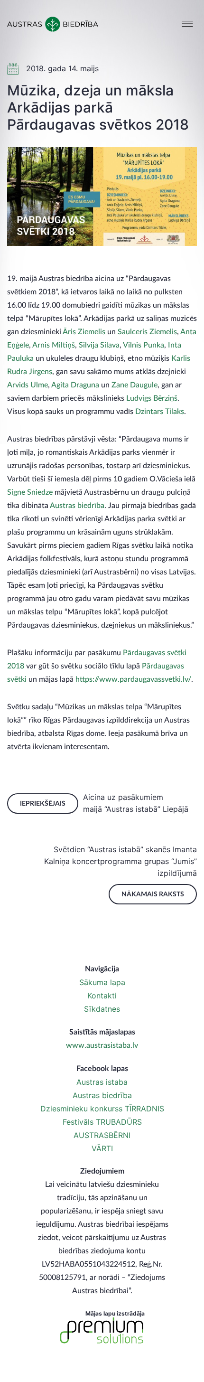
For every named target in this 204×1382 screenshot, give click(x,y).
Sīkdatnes (102, 1009)
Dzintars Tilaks (159, 411)
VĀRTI (102, 1148)
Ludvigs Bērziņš (151, 398)
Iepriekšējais (42, 803)
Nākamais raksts (152, 894)
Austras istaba (102, 1082)
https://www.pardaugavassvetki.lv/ (133, 679)
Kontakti (102, 995)
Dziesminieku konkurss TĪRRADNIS (102, 1108)
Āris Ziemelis (84, 332)
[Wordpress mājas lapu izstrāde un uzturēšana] (102, 1330)
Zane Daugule (134, 385)
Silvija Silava (99, 345)
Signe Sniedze (30, 492)
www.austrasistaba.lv (102, 1045)
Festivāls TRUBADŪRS (102, 1122)
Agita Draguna (75, 385)
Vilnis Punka (143, 345)
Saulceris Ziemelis (147, 332)
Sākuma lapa (102, 982)
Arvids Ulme (27, 385)
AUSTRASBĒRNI (102, 1135)
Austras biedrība (77, 505)
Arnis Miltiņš (53, 345)
